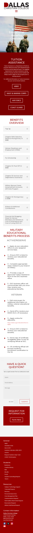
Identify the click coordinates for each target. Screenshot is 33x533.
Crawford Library (9, 467)
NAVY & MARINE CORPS (16, 93)
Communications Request (11, 498)
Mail (6, 469)
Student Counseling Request (12, 476)
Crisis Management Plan (11, 496)
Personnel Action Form (11, 494)
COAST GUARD (16, 107)
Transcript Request (10, 489)
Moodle (7, 472)
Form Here (16, 420)
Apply (6, 443)
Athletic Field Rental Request (12, 505)
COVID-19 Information (10, 457)
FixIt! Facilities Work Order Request (14, 500)
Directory (7, 491)
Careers (7, 452)
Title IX (6, 479)
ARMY (16, 86)
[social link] (5, 524)
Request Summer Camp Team (13, 455)
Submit (24, 401)
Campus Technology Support (12, 487)
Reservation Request (10, 503)
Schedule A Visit (9, 445)
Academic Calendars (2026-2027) (13, 450)
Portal (6, 474)
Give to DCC (8, 448)
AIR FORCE (16, 100)
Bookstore (7, 465)
